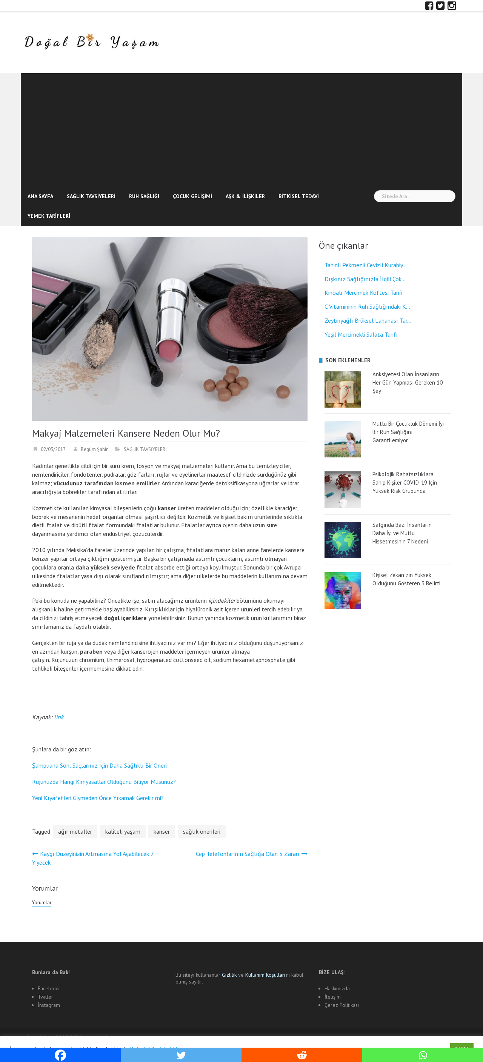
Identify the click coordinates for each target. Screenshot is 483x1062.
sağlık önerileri (201, 831)
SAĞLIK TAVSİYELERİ (91, 196)
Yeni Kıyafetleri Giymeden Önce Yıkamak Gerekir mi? (98, 798)
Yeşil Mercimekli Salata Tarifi (361, 334)
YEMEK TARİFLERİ (49, 215)
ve (233, 974)
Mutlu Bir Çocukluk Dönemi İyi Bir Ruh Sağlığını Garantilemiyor (408, 432)
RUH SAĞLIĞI (144, 196)
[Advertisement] (241, 130)
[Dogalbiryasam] (91, 42)
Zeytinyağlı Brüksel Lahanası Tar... (368, 320)
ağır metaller (75, 831)
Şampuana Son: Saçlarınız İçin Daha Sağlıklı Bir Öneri (99, 765)
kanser (162, 831)
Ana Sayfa (40, 196)
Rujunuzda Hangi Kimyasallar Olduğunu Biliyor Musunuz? (104, 781)
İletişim (333, 996)
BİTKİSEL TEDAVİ (298, 196)
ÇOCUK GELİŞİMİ (192, 196)
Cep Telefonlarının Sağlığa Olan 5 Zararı (248, 853)
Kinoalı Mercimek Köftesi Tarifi (364, 292)
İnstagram (49, 1005)
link (59, 717)
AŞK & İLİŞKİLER (245, 196)
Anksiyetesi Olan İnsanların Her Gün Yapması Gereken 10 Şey (407, 382)
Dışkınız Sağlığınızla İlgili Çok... (365, 279)
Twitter (45, 996)
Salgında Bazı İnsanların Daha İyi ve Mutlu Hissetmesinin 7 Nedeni (402, 533)
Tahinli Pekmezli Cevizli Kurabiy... (366, 265)
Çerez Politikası (342, 1005)
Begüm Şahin (95, 449)
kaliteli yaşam (122, 831)
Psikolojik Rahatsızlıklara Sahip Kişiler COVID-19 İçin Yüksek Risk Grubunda (404, 482)
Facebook (49, 988)
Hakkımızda (337, 988)
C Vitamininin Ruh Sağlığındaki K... (367, 306)
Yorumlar (41, 902)
